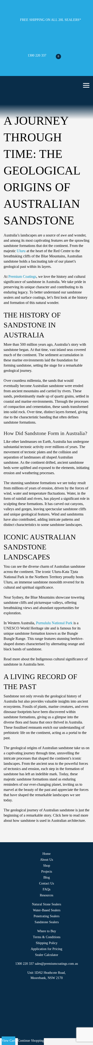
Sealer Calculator (46, 955)
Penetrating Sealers (46, 916)
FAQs (46, 889)
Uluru (21, 251)
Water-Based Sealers (46, 910)
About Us (46, 859)
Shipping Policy (46, 943)
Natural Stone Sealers (46, 904)
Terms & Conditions (46, 937)
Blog (46, 877)
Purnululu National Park (54, 623)
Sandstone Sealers (47, 922)
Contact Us (46, 883)
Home (46, 854)
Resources (46, 895)
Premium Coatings (22, 276)
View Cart (8, 1040)
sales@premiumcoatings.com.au (56, 963)
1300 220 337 (36, 55)
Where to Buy (46, 931)
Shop (46, 865)
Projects (46, 871)
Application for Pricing (46, 949)
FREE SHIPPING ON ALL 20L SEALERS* (50, 20)
